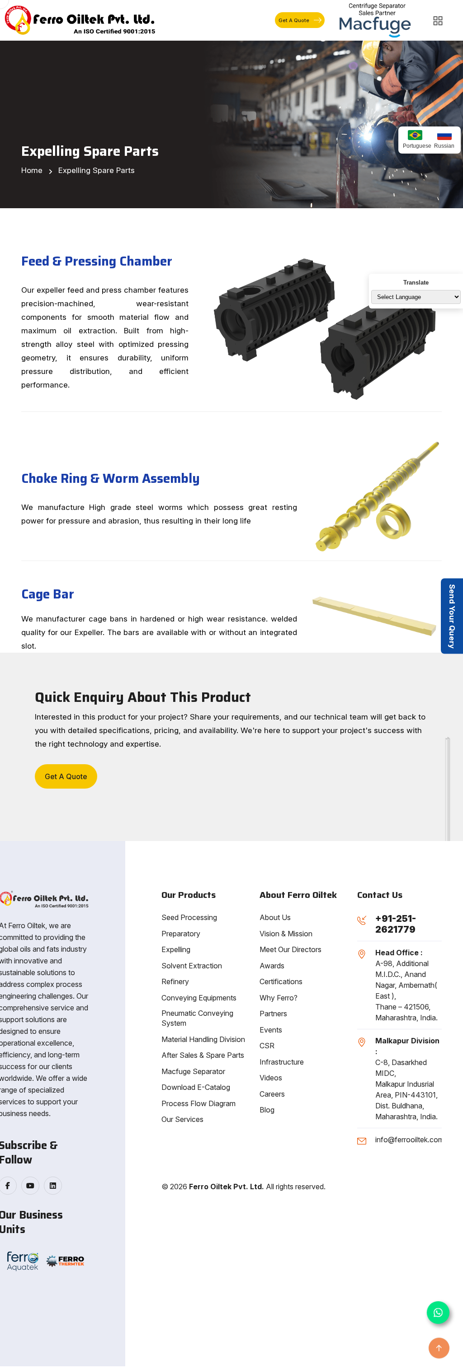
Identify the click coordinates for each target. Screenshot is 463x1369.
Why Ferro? (279, 997)
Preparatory (180, 933)
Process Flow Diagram (198, 1103)
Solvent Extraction (191, 965)
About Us (275, 917)
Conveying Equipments (198, 997)
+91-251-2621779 (395, 924)
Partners (273, 1013)
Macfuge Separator (193, 1071)
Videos (271, 1077)
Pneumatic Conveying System (197, 1018)
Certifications (281, 981)
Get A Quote (294, 20)
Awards (272, 965)
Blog (267, 1109)
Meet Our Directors (290, 949)
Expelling (175, 949)
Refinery (175, 981)
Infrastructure (282, 1061)
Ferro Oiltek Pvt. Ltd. (226, 1186)
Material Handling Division (203, 1039)
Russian (444, 146)
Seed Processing (189, 917)
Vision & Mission (286, 933)
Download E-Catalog (195, 1087)
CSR (267, 1045)
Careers (272, 1093)
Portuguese (415, 146)
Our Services (182, 1119)
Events (271, 1029)
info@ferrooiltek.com (409, 1139)
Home (32, 170)
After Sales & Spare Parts (202, 1055)
